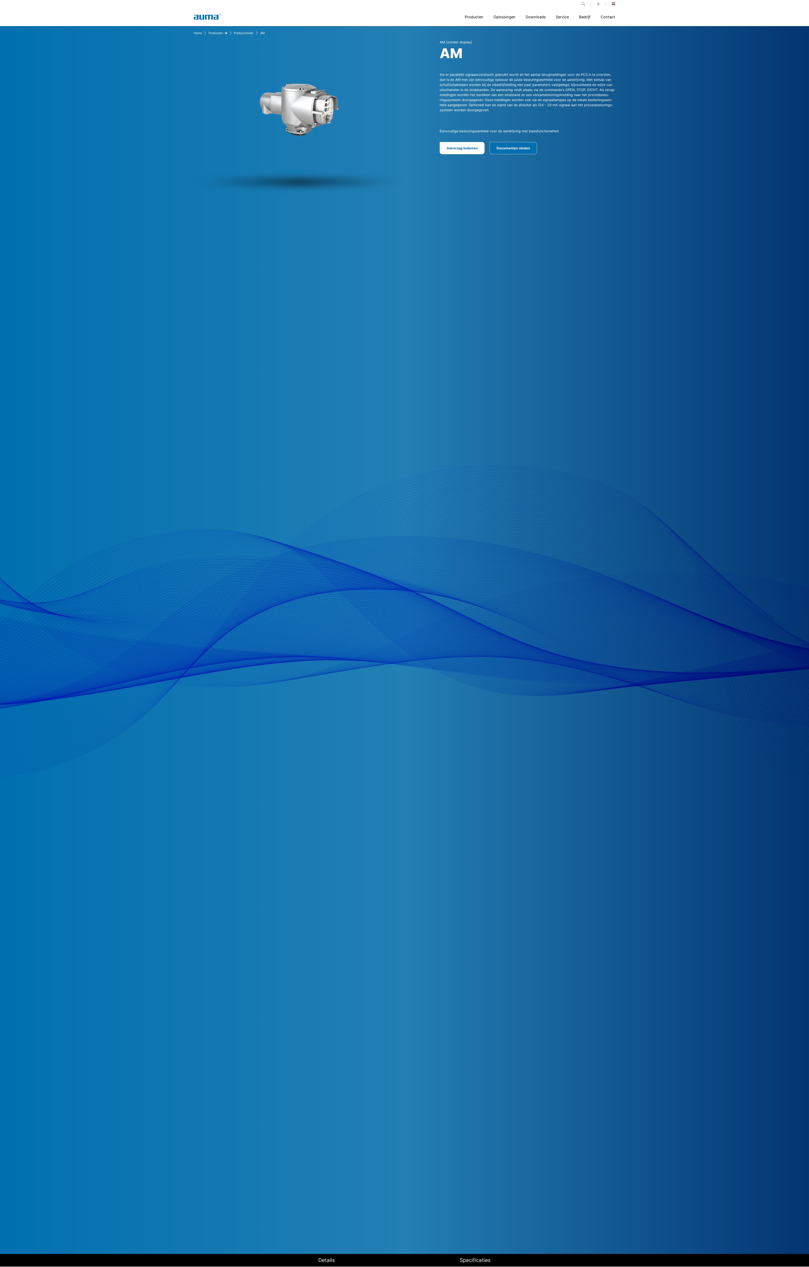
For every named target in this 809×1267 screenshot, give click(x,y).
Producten (216, 33)
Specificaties (475, 1260)
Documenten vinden (513, 148)
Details (326, 1260)
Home (198, 33)
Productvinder (243, 33)
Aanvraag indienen (462, 148)
